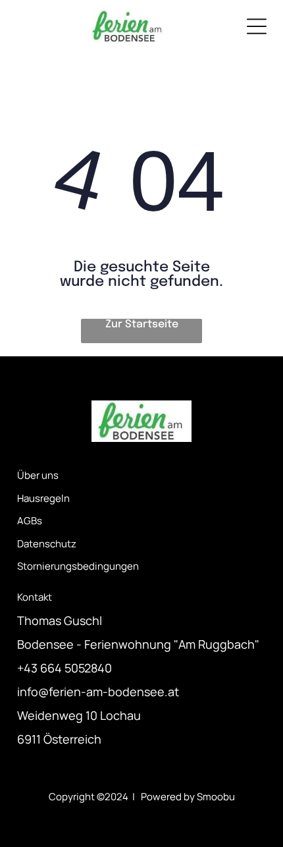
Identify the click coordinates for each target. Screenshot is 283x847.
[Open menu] (257, 26)
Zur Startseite (141, 324)
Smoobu (216, 797)
